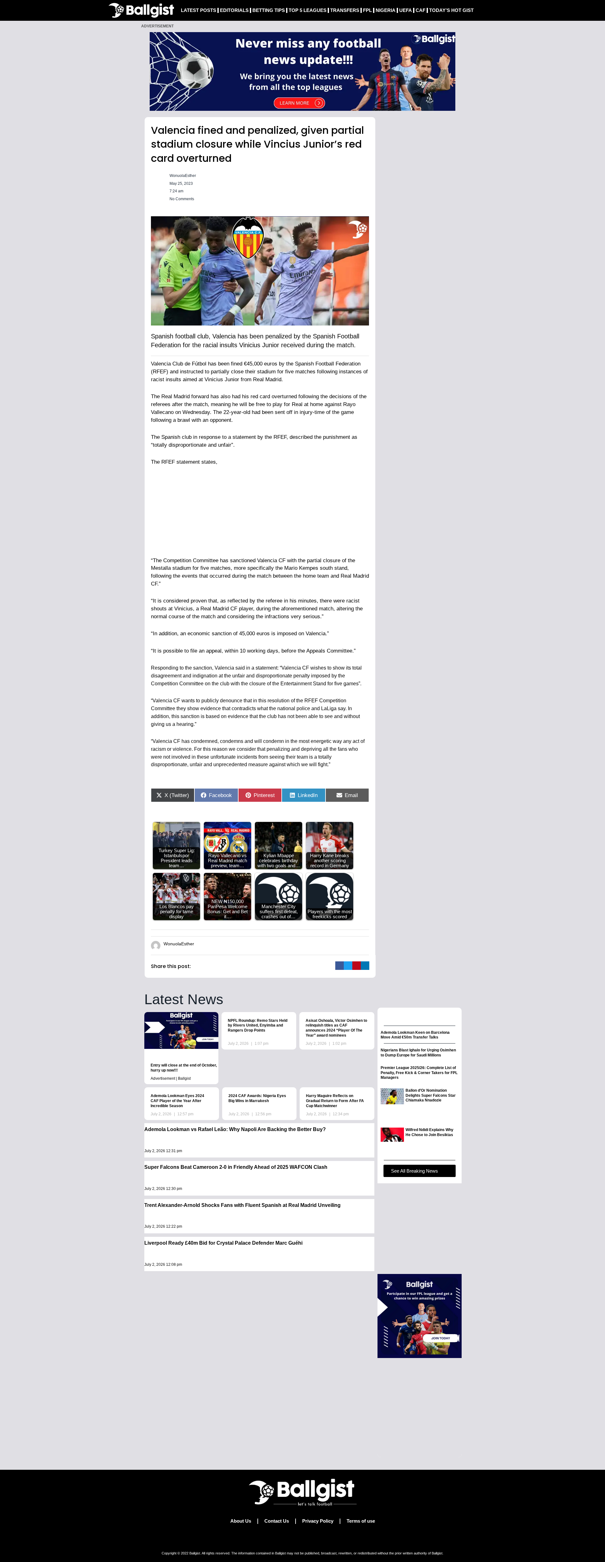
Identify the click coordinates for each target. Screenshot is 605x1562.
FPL (367, 10)
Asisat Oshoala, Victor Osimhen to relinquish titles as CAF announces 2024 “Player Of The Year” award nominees (336, 1028)
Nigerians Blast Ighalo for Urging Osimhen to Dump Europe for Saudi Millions (418, 1052)
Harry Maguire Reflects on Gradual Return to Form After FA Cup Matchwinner (335, 1101)
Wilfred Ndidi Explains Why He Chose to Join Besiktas (429, 1132)
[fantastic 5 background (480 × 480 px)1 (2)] (419, 1316)
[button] (339, 965)
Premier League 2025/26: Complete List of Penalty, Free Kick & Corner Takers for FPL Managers (419, 1073)
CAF (420, 10)
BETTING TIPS (268, 10)
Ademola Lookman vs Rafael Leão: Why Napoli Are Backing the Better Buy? (235, 1129)
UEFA (405, 10)
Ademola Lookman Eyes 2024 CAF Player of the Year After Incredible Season (177, 1101)
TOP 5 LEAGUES (307, 10)
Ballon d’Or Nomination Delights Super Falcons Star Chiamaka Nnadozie (431, 1095)
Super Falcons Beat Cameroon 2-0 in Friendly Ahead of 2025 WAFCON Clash (235, 1167)
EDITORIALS (234, 10)
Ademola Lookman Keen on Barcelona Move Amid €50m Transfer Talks (415, 1035)
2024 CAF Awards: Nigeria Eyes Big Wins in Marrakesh (257, 1098)
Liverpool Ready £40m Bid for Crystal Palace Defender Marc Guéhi (223, 1243)
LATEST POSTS (198, 10)
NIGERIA (385, 10)
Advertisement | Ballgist (171, 1078)
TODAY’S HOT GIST (451, 10)
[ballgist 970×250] (302, 71)
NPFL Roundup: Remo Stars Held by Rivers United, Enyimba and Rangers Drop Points (257, 1025)
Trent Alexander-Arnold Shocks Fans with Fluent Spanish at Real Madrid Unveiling (242, 1205)
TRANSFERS (344, 10)
